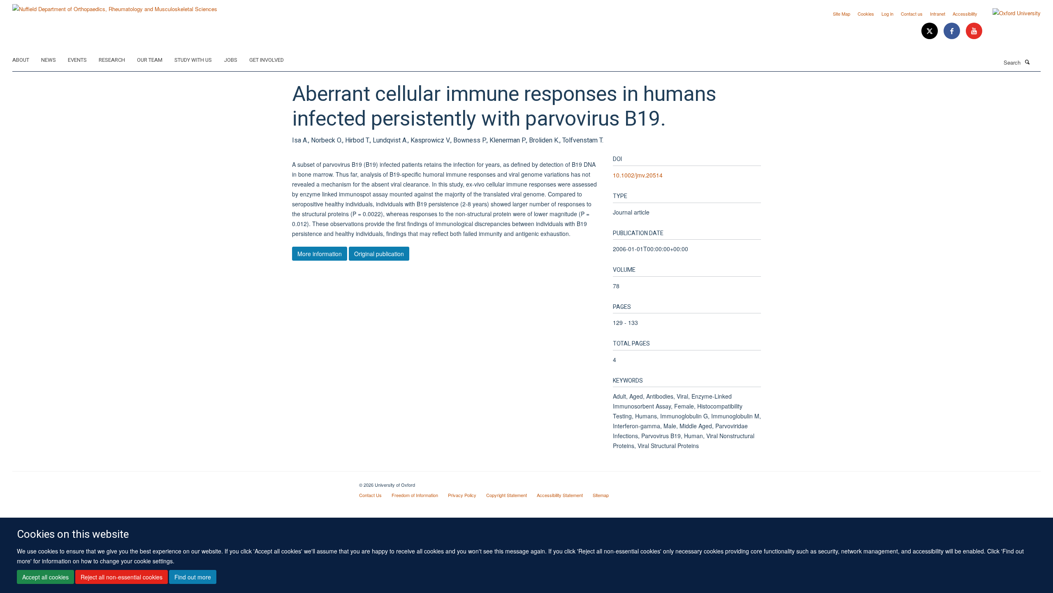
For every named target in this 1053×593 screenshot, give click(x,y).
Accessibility (965, 13)
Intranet (937, 13)
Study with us (193, 60)
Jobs (230, 60)
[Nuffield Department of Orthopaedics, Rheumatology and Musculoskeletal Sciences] (114, 6)
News (48, 60)
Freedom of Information (415, 495)
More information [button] (319, 254)
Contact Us (370, 495)
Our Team (149, 60)
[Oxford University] (1010, 13)
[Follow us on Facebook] (953, 31)
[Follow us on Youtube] (974, 31)
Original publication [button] (379, 254)
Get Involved (266, 60)
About (20, 60)
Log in (887, 13)
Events (77, 60)
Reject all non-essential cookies (121, 577)
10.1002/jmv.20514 (638, 175)
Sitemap (601, 495)
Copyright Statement (506, 495)
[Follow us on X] (930, 31)
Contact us (912, 13)
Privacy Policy (462, 495)
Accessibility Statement (560, 495)
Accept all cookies (45, 577)
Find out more (192, 577)
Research (112, 60)
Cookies (866, 13)
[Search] (1027, 61)
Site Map (841, 13)
